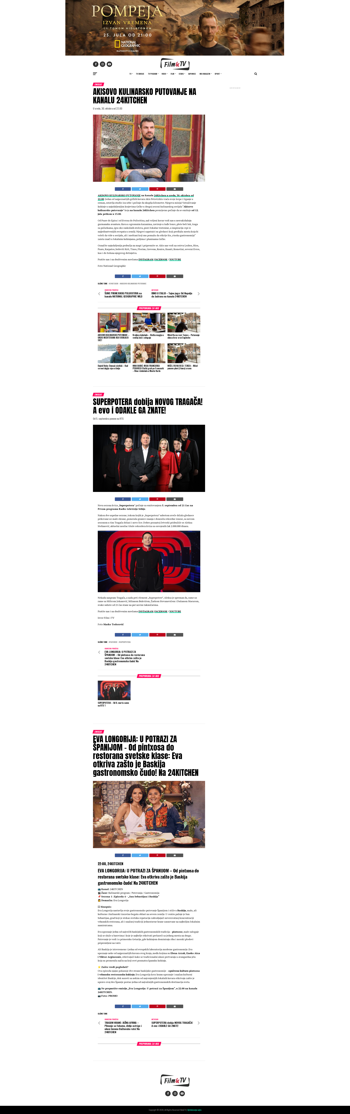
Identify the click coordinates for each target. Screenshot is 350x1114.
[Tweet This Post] (140, 189)
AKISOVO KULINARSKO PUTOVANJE (119, 195)
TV (130, 73)
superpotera (125, 642)
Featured (113, 642)
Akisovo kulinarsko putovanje (133, 284)
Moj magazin (205, 73)
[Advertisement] (235, 107)
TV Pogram (152, 73)
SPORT (217, 73)
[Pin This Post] (157, 189)
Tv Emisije (140, 73)
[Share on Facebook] (123, 189)
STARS (181, 73)
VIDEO (164, 73)
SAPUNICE (192, 73)
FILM (172, 73)
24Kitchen (114, 284)
